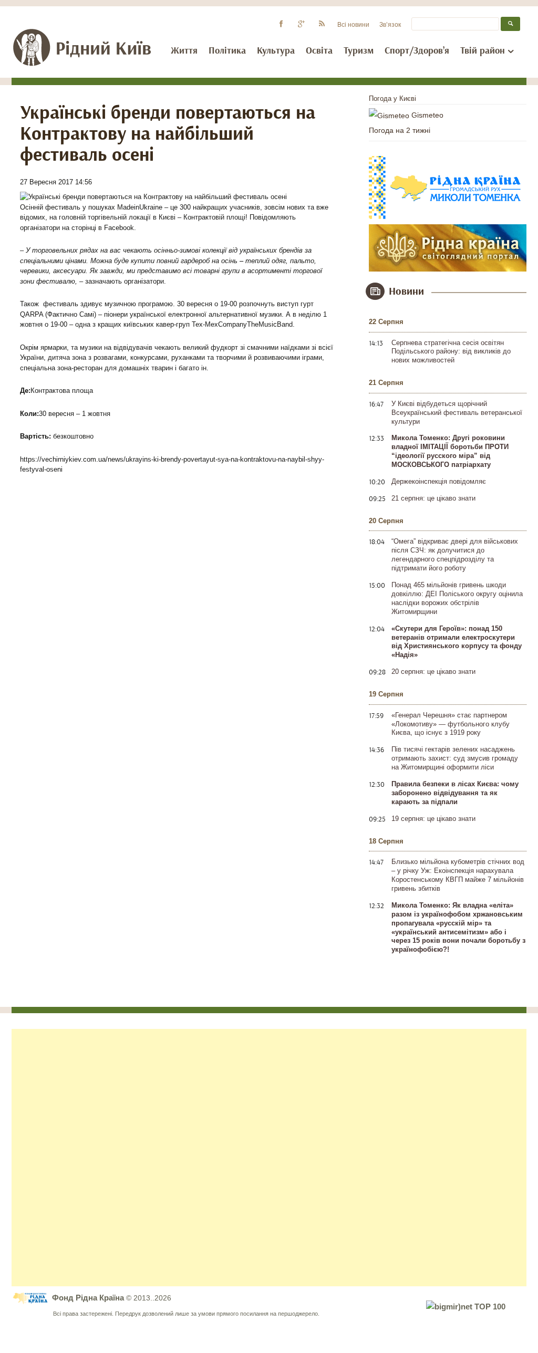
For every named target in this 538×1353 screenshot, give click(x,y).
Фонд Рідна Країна (89, 1297)
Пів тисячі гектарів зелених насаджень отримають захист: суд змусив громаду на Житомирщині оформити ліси (454, 758)
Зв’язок (390, 24)
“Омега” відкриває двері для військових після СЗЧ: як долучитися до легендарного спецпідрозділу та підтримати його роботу (454, 554)
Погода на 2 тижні (399, 130)
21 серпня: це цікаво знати (433, 498)
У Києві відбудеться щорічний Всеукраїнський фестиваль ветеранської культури (456, 412)
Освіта (319, 51)
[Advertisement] (269, 1157)
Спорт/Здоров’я (417, 51)
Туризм (359, 51)
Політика (227, 51)
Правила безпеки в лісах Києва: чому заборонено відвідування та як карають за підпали (455, 793)
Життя (184, 51)
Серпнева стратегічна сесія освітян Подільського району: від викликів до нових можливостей (451, 352)
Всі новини (353, 24)
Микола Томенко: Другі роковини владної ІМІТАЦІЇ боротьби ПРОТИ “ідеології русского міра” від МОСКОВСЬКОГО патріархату (450, 451)
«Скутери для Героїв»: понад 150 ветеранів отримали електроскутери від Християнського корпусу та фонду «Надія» (456, 642)
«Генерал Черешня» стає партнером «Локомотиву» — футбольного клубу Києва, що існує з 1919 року (450, 724)
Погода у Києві (392, 98)
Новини (406, 291)
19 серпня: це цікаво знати (433, 819)
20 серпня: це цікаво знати (433, 671)
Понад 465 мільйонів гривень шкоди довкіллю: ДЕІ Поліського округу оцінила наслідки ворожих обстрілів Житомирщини (457, 598)
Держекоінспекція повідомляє (438, 481)
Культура (276, 51)
